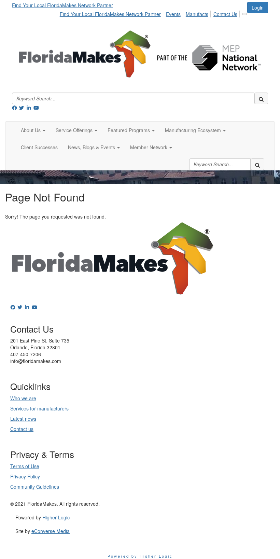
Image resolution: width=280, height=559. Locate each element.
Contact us (21, 428)
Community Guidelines (34, 486)
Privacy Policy (25, 476)
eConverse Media (50, 531)
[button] (33, 130)
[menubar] (150, 13)
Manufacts (197, 14)
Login (258, 7)
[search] (261, 98)
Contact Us (225, 14)
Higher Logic (56, 517)
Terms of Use (24, 466)
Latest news (23, 418)
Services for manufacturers (39, 408)
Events (173, 14)
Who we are (23, 398)
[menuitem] (112, 13)
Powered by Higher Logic (140, 556)
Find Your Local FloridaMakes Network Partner (62, 5)
